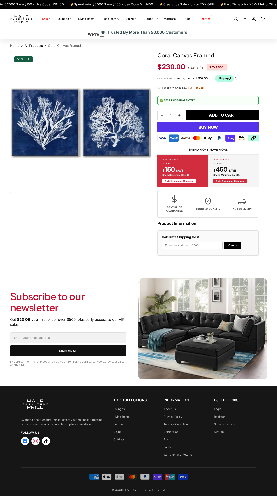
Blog (167, 439)
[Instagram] (35, 441)
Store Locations (224, 424)
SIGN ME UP (68, 351)
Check (232, 245)
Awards (219, 431)
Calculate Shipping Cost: (181, 237)
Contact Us (171, 431)
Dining (117, 431)
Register (219, 416)
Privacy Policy (173, 416)
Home (14, 46)
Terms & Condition (176, 424)
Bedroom (119, 424)
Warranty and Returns (178, 454)
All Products (34, 46)
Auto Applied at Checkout (179, 181)
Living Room (121, 416)
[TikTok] (46, 441)
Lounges (119, 409)
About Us (170, 409)
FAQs (167, 447)
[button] (45, 19)
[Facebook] (25, 441)
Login (217, 409)
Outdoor (118, 439)
